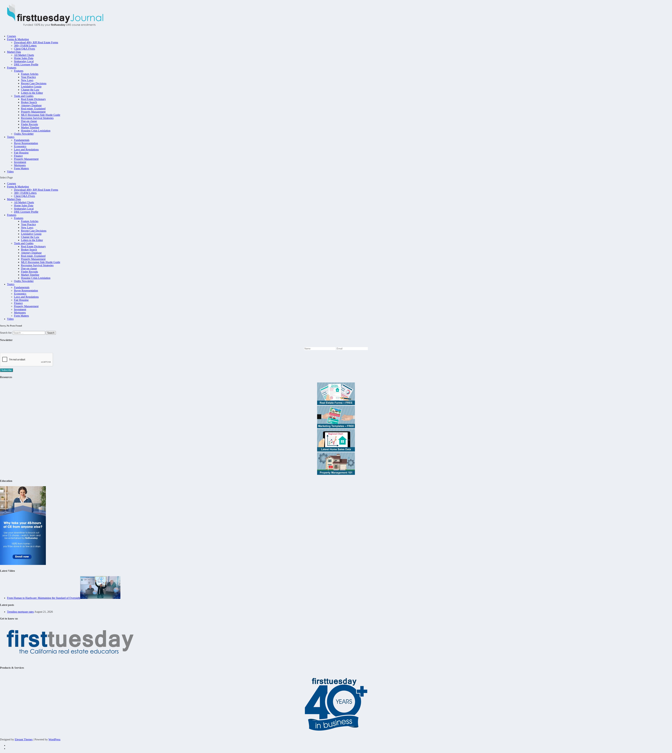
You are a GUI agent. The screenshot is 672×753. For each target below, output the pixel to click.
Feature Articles (29, 73)
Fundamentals (21, 140)
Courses (11, 36)
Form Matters (21, 168)
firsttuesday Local (24, 61)
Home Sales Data (23, 58)
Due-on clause (29, 121)
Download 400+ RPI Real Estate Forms (36, 42)
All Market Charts (24, 55)
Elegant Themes (24, 739)
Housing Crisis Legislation (35, 130)
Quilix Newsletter (24, 133)
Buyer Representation (26, 143)
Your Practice (28, 77)
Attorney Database (31, 105)
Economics (20, 146)
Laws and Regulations (26, 149)
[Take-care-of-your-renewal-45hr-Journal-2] (23, 563)
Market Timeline (30, 127)
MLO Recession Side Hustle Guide (40, 114)
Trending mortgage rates (20, 611)
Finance (18, 155)
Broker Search (29, 102)
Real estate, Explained (33, 108)
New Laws (27, 80)
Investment (20, 162)
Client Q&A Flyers (24, 48)
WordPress (54, 739)
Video (10, 171)
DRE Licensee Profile (26, 64)
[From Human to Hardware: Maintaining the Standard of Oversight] (100, 597)
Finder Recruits (29, 124)
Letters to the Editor (32, 92)
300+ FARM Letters (25, 45)
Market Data (14, 51)
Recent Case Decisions (33, 83)
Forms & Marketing (18, 39)
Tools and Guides (23, 95)
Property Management (33, 111)
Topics (10, 136)
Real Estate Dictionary (33, 99)
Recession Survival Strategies (37, 118)
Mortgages (20, 165)
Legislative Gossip (31, 86)
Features (11, 67)
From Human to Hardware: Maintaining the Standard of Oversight (43, 597)
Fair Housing (21, 152)
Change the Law (30, 89)
